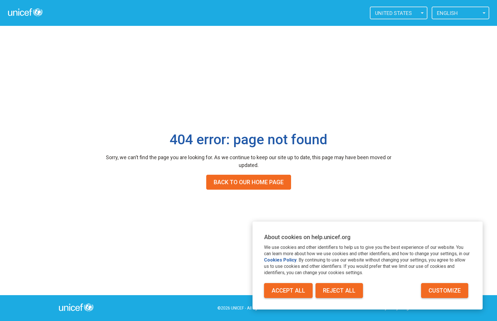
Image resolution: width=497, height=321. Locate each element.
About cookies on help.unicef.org (307, 237)
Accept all (288, 290)
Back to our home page (249, 182)
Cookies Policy (280, 260)
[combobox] (398, 13)
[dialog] (368, 266)
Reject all (339, 290)
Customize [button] (445, 290)
